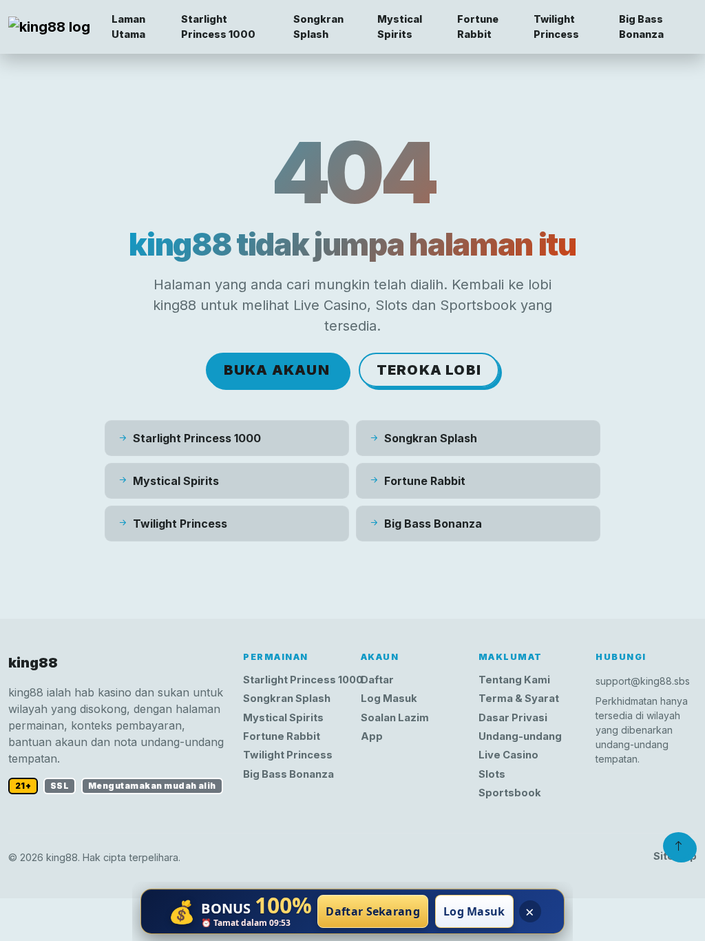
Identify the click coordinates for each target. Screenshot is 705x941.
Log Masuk (389, 698)
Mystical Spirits (399, 26)
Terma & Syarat (518, 698)
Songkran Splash (318, 26)
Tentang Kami (514, 680)
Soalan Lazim (395, 718)
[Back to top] (678, 846)
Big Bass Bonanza (641, 26)
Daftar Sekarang (373, 911)
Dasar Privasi (512, 718)
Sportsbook (509, 793)
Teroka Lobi (429, 370)
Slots (491, 774)
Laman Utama (128, 26)
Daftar (377, 680)
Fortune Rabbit (477, 26)
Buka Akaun (277, 370)
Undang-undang (520, 736)
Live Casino (508, 755)
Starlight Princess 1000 (218, 26)
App (372, 736)
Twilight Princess (556, 26)
